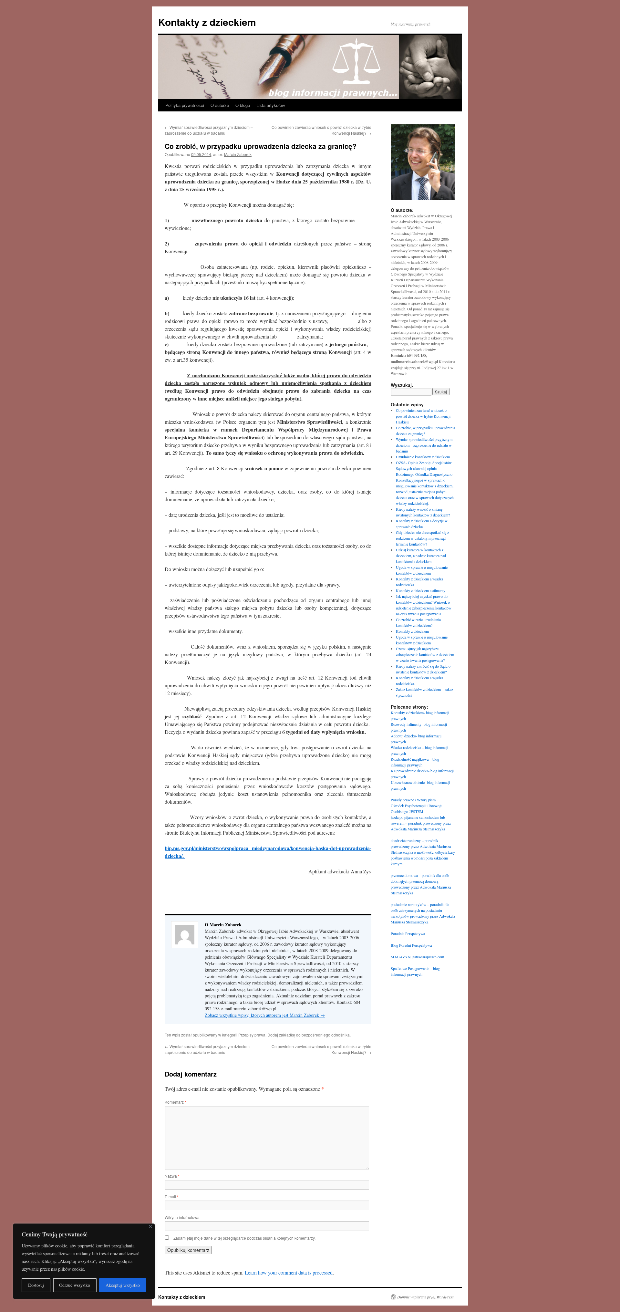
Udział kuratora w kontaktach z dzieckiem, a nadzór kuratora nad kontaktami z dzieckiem (421, 555)
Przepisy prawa (251, 1034)
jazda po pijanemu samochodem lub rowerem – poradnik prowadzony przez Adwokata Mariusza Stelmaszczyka (421, 823)
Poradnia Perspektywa (408, 933)
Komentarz (175, 1102)
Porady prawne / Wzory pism (413, 799)
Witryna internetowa (182, 1217)
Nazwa (172, 1176)
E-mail (172, 1196)
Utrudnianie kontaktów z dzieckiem (423, 456)
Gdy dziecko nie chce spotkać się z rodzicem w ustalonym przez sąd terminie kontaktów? (422, 538)
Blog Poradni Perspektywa (411, 945)
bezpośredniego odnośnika (326, 1034)
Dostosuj (36, 1285)
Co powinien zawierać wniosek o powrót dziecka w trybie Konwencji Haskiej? (423, 416)
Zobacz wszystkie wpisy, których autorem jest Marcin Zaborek (265, 1015)
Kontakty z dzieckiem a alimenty (420, 590)
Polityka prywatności (184, 105)
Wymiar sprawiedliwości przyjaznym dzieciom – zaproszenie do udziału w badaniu (209, 130)
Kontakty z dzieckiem (207, 22)
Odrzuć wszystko (74, 1285)
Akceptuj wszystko (123, 1285)
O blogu (242, 105)
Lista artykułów (270, 105)
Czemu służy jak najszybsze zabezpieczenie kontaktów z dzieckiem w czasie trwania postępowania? (425, 654)
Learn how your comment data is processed (289, 1272)
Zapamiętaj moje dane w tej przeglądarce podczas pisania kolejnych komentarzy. (244, 1238)
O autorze (220, 105)
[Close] (150, 1226)
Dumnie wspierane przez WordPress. (426, 1296)
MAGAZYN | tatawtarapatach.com (417, 956)
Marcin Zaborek (238, 154)
